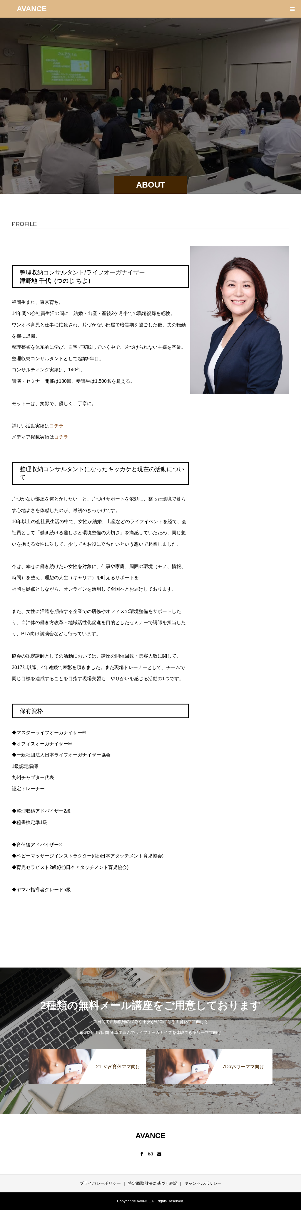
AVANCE (32, 8)
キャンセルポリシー (202, 1183)
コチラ (56, 425)
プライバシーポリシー (100, 1183)
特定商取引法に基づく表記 (152, 1183)
